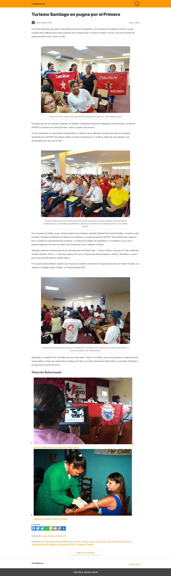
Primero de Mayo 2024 (84, 541)
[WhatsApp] (46, 529)
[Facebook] (34, 529)
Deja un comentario (85, 552)
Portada (51, 536)
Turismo (90, 544)
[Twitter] (38, 529)
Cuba (44, 536)
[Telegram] (42, 529)
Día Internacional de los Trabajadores (57, 541)
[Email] (55, 529)
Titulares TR (61, 536)
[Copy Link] (59, 529)
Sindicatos (81, 544)
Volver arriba (134, 564)
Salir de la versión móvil (86, 572)
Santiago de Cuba (103, 541)
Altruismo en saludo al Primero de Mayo (51, 518)
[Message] (51, 529)
